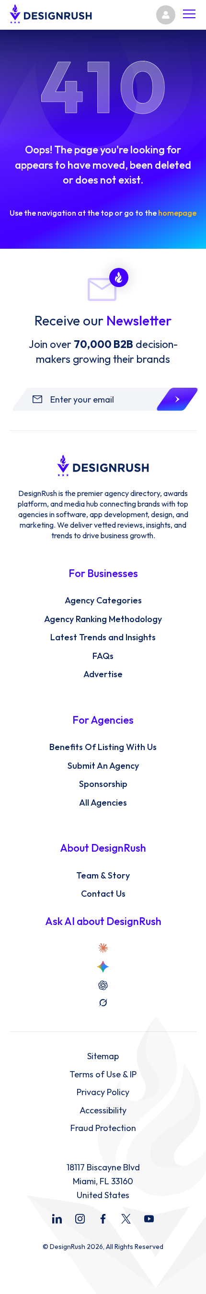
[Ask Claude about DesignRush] (103, 948)
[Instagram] (80, 1219)
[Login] (165, 14)
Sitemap (103, 1056)
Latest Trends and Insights (103, 637)
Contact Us (103, 894)
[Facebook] (103, 1219)
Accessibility (103, 1110)
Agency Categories (103, 600)
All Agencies (103, 802)
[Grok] (103, 1002)
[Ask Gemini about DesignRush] (103, 966)
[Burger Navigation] (189, 15)
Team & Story (103, 875)
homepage (177, 213)
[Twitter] (126, 1219)
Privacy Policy (103, 1092)
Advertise (103, 674)
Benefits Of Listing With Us (103, 747)
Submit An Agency (103, 766)
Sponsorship (103, 784)
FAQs (103, 656)
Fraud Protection (103, 1128)
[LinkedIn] (57, 1219)
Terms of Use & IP (103, 1074)
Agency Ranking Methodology (103, 619)
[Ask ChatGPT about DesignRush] (103, 985)
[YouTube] (149, 1219)
